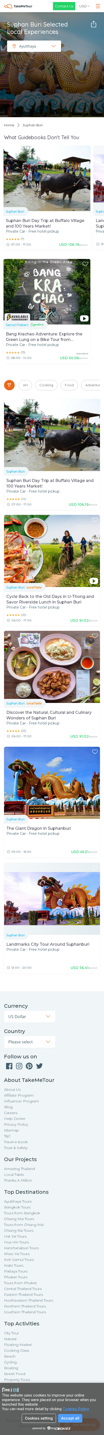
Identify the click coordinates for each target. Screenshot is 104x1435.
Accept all (70, 1418)
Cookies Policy (76, 1409)
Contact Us (64, 6)
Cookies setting (39, 1418)
